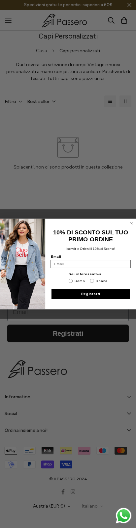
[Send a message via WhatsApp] (124, 516)
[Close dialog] (131, 223)
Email (56, 256)
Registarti (90, 294)
